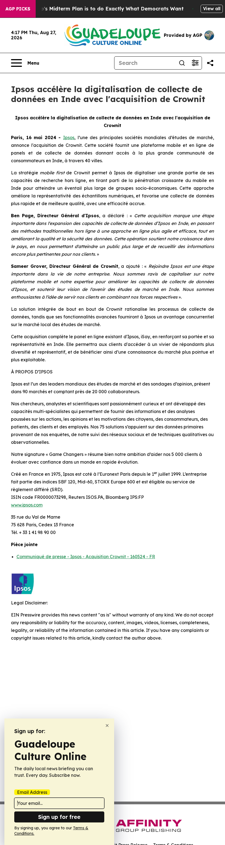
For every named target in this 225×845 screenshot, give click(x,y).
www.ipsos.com (27, 505)
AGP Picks (17, 9)
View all (211, 8)
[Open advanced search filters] (195, 63)
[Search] (182, 63)
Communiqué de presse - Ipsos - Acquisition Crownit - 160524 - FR (85, 556)
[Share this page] (210, 62)
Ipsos (68, 137)
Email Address (32, 792)
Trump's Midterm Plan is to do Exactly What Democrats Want (106, 8)
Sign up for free (59, 816)
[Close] (107, 725)
